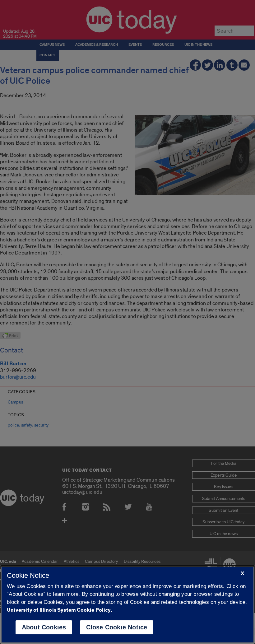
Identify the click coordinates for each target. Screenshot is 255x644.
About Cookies (44, 627)
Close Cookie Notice (116, 627)
